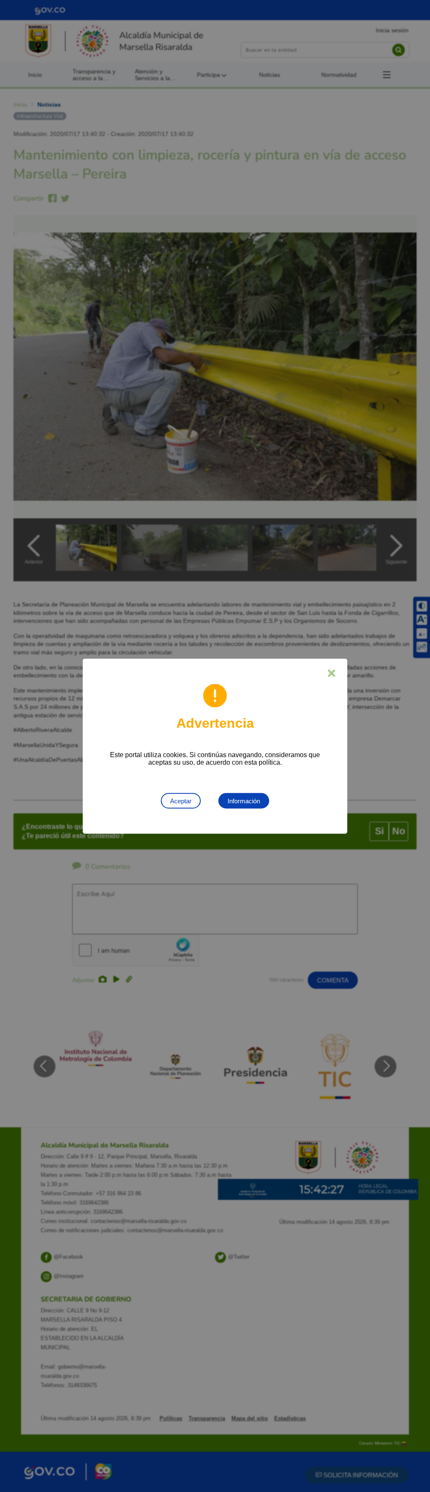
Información (244, 800)
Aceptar (180, 800)
